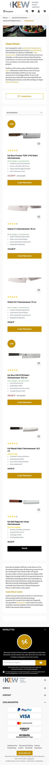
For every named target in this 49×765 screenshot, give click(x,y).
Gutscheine (38, 748)
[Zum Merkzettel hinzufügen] (39, 144)
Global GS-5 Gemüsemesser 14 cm (21, 302)
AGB (11, 673)
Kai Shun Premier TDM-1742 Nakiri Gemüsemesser (22, 156)
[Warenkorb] (45, 11)
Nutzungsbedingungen (31, 669)
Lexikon (20, 748)
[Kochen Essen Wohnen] (14, 680)
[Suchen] (27, 11)
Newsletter (29, 748)
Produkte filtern (26, 96)
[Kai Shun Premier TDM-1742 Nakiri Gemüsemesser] (24, 133)
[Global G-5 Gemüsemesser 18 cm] (24, 207)
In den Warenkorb (24, 182)
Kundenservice (12, 745)
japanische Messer (36, 50)
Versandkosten (39, 756)
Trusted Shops (11, 748)
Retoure (37, 745)
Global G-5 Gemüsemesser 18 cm (21, 229)
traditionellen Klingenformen (31, 48)
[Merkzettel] (33, 11)
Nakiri (8, 70)
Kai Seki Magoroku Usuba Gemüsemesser (18, 522)
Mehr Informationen (12, 82)
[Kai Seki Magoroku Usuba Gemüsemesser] (24, 500)
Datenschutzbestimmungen (21, 672)
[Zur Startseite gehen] (24, 4)
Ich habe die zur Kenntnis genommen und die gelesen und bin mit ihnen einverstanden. (25, 672)
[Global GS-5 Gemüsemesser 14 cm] (24, 280)
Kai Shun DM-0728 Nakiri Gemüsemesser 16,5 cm (18, 376)
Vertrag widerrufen (24, 753)
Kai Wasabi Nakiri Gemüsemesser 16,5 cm (23, 449)
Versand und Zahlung (26, 745)
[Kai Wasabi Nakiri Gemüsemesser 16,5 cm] (24, 426)
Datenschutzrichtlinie (17, 669)
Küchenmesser (21, 602)
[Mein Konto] (39, 11)
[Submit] (40, 663)
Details (24, 548)
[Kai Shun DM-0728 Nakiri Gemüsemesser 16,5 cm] (24, 353)
